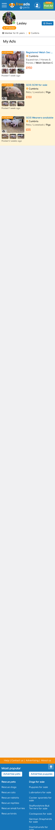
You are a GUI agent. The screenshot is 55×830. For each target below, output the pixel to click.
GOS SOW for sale (36, 85)
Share (48, 23)
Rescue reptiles (10, 803)
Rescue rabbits (10, 798)
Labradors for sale (40, 792)
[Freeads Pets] (15, 5)
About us (46, 760)
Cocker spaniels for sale (40, 799)
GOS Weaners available (39, 117)
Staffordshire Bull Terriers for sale (39, 807)
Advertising (32, 760)
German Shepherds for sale (40, 820)
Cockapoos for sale (40, 814)
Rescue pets (9, 782)
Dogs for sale (36, 782)
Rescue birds (9, 813)
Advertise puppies (41, 774)
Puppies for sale (38, 787)
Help (6, 760)
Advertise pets (11, 774)
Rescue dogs (9, 787)
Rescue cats (8, 792)
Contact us (17, 760)
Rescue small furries (13, 808)
